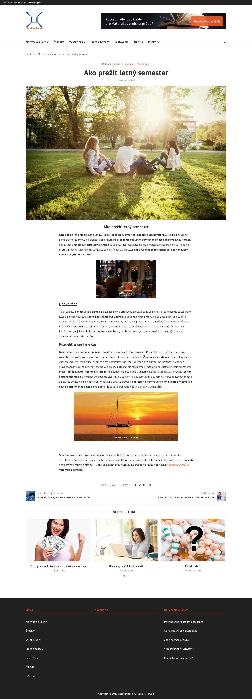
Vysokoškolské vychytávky (179, 648)
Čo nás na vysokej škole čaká (180, 630)
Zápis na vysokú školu (176, 639)
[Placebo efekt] (193, 540)
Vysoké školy (77, 42)
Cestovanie (121, 42)
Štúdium (59, 42)
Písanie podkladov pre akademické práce (23, 2)
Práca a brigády (100, 42)
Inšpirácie (154, 42)
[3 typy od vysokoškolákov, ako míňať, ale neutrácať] (59, 540)
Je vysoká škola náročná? (178, 658)
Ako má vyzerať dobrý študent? (126, 566)
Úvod (28, 54)
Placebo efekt (193, 566)
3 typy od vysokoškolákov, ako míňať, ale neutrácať (59, 566)
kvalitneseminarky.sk (177, 464)
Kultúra (138, 42)
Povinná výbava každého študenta (183, 621)
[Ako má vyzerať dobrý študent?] (126, 540)
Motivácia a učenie (37, 42)
